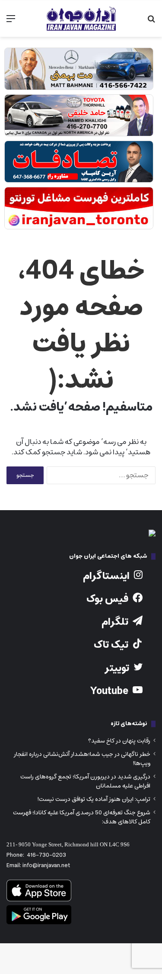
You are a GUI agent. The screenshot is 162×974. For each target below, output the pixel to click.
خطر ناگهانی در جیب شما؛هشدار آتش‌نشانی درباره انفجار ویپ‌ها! (82, 758)
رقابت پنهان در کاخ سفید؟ (119, 741)
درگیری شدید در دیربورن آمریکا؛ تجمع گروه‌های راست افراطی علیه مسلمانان (85, 781)
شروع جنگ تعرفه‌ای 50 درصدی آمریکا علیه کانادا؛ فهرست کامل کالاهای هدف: (81, 817)
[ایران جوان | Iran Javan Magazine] (81, 18)
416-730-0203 (46, 855)
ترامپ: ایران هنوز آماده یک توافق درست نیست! (93, 799)
